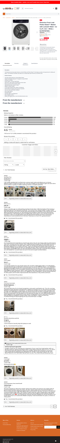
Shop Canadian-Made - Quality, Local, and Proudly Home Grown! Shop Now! (30, 2)
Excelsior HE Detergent (21, 430)
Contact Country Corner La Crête (36, 426)
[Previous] (4, 32)
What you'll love (43, 44)
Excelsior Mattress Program (22, 428)
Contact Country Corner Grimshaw (36, 424)
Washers (13, 17)
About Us (32, 422)
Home (4, 17)
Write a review (43, 33)
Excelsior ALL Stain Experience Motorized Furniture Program (22, 426)
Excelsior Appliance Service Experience (22, 423)
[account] (53, 8)
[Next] (37, 32)
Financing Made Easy (7, 424)
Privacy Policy (33, 429)
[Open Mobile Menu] (56, 8)
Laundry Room (8, 17)
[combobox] (32, 14)
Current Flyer (5, 422)
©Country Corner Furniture (7, 439)
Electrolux (43, 34)
